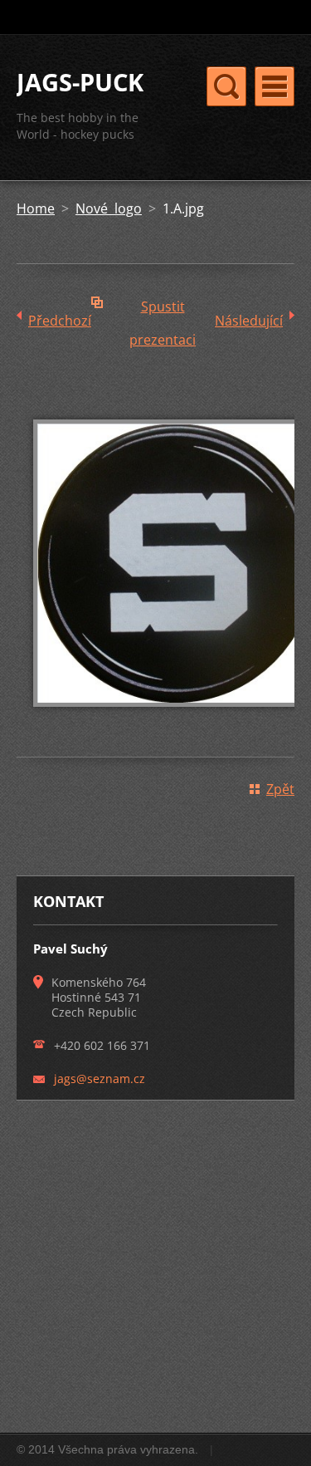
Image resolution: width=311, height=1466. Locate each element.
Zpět (280, 789)
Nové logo (108, 208)
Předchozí (59, 320)
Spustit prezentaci (162, 310)
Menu (274, 86)
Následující (249, 320)
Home (36, 208)
